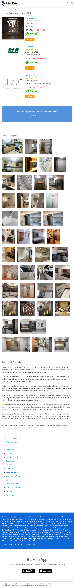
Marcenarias (10, 465)
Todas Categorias (12, 442)
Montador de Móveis (13, 476)
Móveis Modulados (12, 484)
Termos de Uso (14, 544)
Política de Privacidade (28, 544)
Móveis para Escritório (13, 487)
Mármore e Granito (12, 472)
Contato (4, 544)
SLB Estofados (31, 47)
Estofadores (10, 461)
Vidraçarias (10, 495)
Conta (50, 585)
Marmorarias (10, 468)
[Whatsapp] (48, 34)
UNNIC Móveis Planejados (35, 75)
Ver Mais (30, 39)
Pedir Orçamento (37, 116)
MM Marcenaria (31, 18)
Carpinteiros (10, 449)
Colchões (9, 453)
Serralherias (10, 491)
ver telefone (39, 29)
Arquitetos (9, 446)
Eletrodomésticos (12, 457)
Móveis (8, 480)
